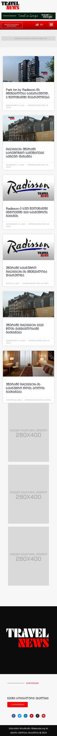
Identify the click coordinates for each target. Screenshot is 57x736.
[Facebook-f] (13, 716)
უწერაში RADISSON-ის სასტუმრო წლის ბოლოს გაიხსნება (25, 388)
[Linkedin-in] (25, 716)
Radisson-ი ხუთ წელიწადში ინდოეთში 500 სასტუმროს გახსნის (27, 212)
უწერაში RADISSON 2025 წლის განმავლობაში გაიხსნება (25, 328)
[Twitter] (19, 716)
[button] (51, 24)
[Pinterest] (31, 716)
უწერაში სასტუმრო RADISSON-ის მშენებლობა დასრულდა (26, 271)
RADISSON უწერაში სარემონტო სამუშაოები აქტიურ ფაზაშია (25, 152)
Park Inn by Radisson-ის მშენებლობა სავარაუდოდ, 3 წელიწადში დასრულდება (28, 93)
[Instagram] (37, 716)
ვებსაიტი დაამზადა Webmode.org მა (28, 728)
